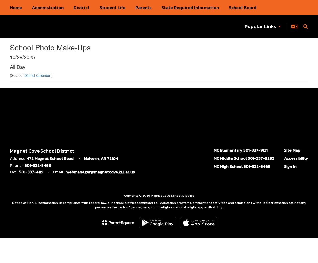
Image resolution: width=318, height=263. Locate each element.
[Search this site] (305, 26)
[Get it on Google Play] (157, 222)
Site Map (292, 150)
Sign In (290, 166)
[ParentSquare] (118, 222)
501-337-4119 (31, 172)
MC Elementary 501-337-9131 (241, 150)
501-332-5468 (38, 165)
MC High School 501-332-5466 (242, 166)
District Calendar (37, 75)
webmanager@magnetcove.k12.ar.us (100, 172)
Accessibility (296, 158)
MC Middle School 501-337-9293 (244, 158)
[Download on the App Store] (198, 222)
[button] (263, 26)
